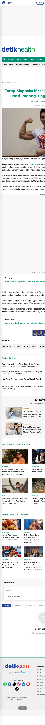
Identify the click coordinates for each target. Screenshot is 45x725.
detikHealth (6, 83)
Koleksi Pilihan (22, 64)
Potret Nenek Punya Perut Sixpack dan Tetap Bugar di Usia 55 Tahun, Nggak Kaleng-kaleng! (20, 365)
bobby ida (7, 346)
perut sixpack (30, 346)
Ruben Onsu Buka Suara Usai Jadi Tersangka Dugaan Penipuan (31, 538)
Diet (15, 83)
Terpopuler (9, 64)
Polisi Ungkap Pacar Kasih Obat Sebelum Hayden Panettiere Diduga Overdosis (15, 501)
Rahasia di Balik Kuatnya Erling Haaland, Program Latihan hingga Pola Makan (22, 373)
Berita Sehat (21, 59)
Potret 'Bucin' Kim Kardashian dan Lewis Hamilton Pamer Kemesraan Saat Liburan (14, 471)
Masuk (40, 3)
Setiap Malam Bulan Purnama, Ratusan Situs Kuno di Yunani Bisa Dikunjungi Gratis (33, 566)
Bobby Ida (35, 164)
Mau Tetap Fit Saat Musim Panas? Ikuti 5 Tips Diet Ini (22, 380)
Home (10, 59)
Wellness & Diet (36, 59)
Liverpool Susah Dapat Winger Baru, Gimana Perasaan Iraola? (11, 564)
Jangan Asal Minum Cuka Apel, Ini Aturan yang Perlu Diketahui (10, 537)
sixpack (17, 346)
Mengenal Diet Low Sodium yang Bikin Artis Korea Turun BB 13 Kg (22, 387)
